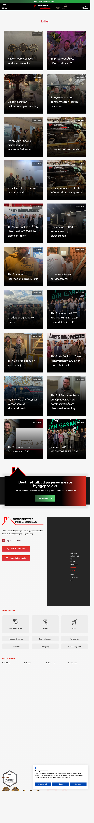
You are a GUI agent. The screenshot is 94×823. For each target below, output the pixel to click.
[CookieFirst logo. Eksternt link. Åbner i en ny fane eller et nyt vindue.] (35, 768)
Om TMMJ (6, 663)
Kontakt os (72, 663)
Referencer (50, 663)
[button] (45, 498)
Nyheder (27, 663)
